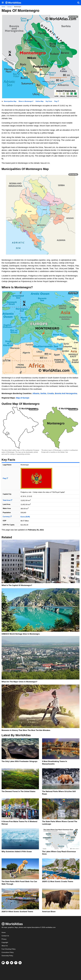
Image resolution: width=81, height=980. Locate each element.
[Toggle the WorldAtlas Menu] (3, 2)
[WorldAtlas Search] (78, 2)
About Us (5, 945)
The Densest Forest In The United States (18, 791)
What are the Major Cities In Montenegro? (19, 682)
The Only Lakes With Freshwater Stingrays (19, 761)
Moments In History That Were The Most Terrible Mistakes (26, 730)
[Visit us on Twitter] (11, 962)
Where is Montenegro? (26, 101)
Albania (35, 393)
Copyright (5, 942)
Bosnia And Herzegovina (66, 393)
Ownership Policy (7, 955)
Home (4, 932)
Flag (55, 101)
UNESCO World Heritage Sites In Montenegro (21, 634)
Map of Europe (22, 398)
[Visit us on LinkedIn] (20, 962)
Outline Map (39, 101)
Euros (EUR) (25, 517)
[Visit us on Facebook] (7, 962)
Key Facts (49, 101)
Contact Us (5, 936)
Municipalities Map (10, 101)
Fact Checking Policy (9, 949)
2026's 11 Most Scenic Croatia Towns (57, 882)
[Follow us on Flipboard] (3, 962)
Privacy (4, 939)
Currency (6, 516)
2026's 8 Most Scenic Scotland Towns (17, 912)
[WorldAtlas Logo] (14, 2)
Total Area (7, 500)
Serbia (43, 393)
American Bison (48, 912)
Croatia (50, 393)
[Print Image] (73, 17)
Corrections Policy (8, 952)
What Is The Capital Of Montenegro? (17, 585)
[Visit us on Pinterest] (15, 962)
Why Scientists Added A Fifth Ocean (17, 852)
